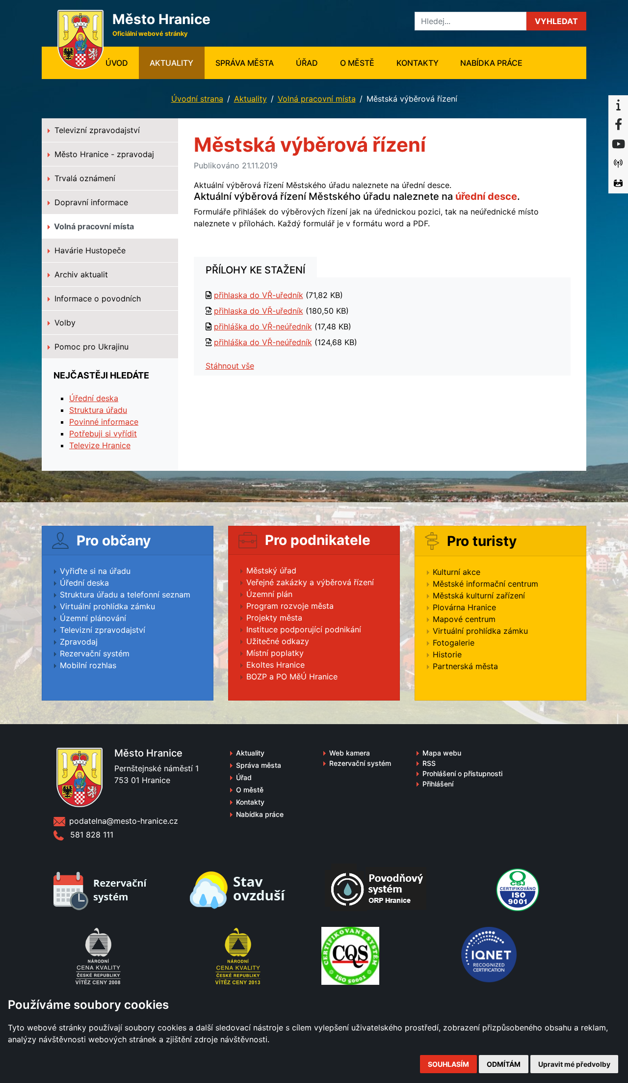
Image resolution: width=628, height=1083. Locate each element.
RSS (429, 763)
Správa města (244, 63)
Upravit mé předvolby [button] (574, 1064)
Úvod (122, 62)
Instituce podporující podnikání (303, 629)
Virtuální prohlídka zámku (107, 606)
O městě (357, 63)
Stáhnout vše (230, 366)
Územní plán (269, 594)
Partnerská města (465, 666)
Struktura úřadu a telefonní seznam (125, 594)
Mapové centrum (464, 619)
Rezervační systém (95, 653)
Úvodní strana (197, 99)
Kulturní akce (456, 572)
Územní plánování (93, 618)
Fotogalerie (453, 643)
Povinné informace (103, 422)
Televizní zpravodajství (96, 130)
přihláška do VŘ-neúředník (263, 326)
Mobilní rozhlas (88, 665)
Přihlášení (437, 784)
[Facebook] (618, 125)
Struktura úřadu (98, 410)
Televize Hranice (100, 445)
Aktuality (171, 63)
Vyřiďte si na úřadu (95, 571)
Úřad (307, 63)
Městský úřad (271, 570)
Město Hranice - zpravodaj (103, 154)
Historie (447, 654)
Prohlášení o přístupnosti (462, 773)
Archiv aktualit (80, 274)
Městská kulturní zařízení (479, 595)
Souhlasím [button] (448, 1064)
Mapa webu (441, 753)
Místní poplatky (275, 653)
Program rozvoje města (290, 606)
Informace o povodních (96, 298)
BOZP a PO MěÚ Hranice (292, 676)
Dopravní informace (90, 202)
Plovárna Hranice (464, 607)
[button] (556, 21)
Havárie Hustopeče (89, 250)
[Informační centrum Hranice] (618, 105)
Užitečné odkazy (277, 641)
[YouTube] (618, 144)
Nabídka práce (491, 63)
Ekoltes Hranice (275, 665)
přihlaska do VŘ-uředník (258, 295)
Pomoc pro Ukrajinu (90, 347)
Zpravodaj (79, 642)
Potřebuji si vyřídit (103, 433)
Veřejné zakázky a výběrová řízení (310, 582)
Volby (64, 322)
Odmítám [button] (504, 1064)
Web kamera (349, 753)
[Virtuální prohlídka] (618, 183)
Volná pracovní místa (317, 99)
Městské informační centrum (485, 584)
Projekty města (274, 618)
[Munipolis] (618, 164)
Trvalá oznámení (83, 178)
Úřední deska (93, 398)
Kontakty (417, 63)
